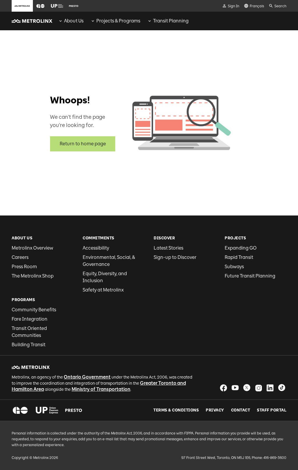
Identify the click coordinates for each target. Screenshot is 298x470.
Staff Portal (271, 410)
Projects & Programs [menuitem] (118, 21)
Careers (20, 257)
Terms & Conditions (176, 410)
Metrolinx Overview (32, 248)
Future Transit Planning (250, 276)
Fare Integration (29, 319)
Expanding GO (241, 248)
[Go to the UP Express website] (57, 6)
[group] (71, 21)
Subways (234, 266)
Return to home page (83, 143)
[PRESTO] (73, 410)
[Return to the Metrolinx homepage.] (32, 21)
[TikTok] (281, 388)
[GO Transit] (20, 410)
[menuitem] (71, 21)
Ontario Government (87, 377)
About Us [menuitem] (74, 21)
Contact (240, 410)
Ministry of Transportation (101, 389)
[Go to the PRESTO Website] (73, 6)
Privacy (215, 410)
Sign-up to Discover (175, 257)
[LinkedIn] (270, 388)
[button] (40, 6)
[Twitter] (246, 388)
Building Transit (28, 344)
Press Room (24, 266)
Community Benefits (34, 309)
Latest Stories (168, 248)
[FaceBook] (223, 388)
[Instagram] (258, 388)
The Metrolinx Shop (33, 276)
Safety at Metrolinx (103, 290)
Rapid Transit (239, 257)
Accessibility (96, 248)
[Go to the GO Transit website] (40, 6)
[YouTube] (235, 388)
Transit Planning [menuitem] (171, 21)
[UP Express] (47, 410)
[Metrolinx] (31, 367)
